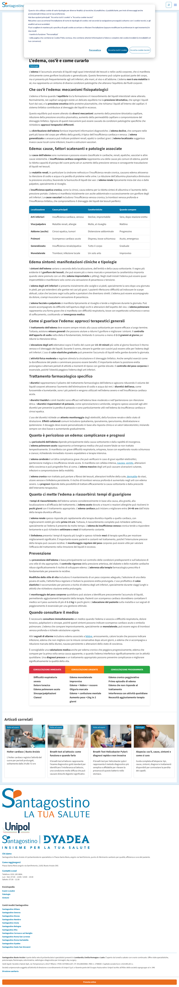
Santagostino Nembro (11, 919)
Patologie (34, 66)
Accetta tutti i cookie (117, 50)
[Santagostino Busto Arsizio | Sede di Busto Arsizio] (13, 5)
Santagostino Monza (11, 916)
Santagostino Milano (11, 909)
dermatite (132, 476)
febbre (88, 636)
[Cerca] (169, 5)
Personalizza (95, 50)
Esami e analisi (8, 891)
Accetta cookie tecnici (140, 50)
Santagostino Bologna (11, 926)
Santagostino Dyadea (11, 943)
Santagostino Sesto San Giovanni (16, 947)
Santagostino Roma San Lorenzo (16, 936)
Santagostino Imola (10, 923)
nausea (121, 463)
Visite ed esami (13, 727)
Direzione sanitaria (10, 971)
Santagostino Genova (11, 912)
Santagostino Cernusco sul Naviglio (17, 933)
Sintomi (5, 897)
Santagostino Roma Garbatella (15, 940)
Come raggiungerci (11, 862)
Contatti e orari (9, 870)
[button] (175, 4)
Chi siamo (7, 853)
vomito (129, 463)
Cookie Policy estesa (63, 38)
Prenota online (89, 982)
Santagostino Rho (9, 930)
